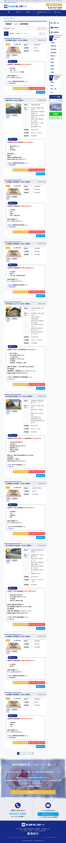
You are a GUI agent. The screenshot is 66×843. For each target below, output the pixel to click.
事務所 (52, 82)
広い (22, 33)
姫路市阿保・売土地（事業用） (15, 100)
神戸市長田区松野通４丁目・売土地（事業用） (19, 396)
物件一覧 (18, 12)
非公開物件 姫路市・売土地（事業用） (17, 40)
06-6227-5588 (17, 813)
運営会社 (28, 12)
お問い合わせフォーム (48, 814)
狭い (25, 33)
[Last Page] (32, 753)
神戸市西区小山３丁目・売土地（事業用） (18, 303)
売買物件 (56, 27)
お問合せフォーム (33, 792)
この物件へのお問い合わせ (37, 88)
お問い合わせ (57, 12)
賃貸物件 (56, 32)
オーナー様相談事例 (37, 13)
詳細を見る (41, 92)
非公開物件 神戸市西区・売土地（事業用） (18, 483)
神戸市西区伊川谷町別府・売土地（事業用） (19, 545)
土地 (51, 92)
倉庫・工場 (53, 88)
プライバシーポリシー (41, 837)
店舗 (51, 85)
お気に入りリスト (54, 4)
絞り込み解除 (42, 28)
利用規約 (48, 837)
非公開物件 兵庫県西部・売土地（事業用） (18, 182)
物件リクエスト (47, 12)
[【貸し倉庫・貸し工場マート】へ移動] (4, 18)
